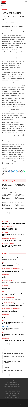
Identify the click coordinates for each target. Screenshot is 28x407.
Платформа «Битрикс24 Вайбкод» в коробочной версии (11, 246)
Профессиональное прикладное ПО (11, 268)
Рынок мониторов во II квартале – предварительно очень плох (11, 229)
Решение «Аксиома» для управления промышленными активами (12, 310)
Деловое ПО (13, 238)
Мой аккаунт (12, 395)
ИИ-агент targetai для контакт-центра (12, 299)
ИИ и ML (4, 320)
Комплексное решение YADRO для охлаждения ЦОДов (11, 264)
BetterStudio (19, 404)
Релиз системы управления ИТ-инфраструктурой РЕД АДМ (10, 258)
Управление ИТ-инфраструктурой (10, 256)
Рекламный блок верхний (12, 397)
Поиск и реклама (6, 326)
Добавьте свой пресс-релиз (12, 391)
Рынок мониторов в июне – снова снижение (14, 282)
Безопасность (5, 238)
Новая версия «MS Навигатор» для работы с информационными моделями (13, 270)
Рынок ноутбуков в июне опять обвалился (13, 223)
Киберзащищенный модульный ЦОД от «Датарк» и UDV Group (12, 293)
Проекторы (5, 232)
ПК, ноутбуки (5, 221)
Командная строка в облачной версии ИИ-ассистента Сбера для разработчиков (13, 304)
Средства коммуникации (8, 297)
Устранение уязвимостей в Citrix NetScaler (13, 340)
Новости (4, 9)
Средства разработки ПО (8, 243)
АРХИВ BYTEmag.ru (12, 390)
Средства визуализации (8, 226)
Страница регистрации (12, 393)
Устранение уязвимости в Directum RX (12, 240)
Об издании (12, 380)
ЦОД (3, 262)
